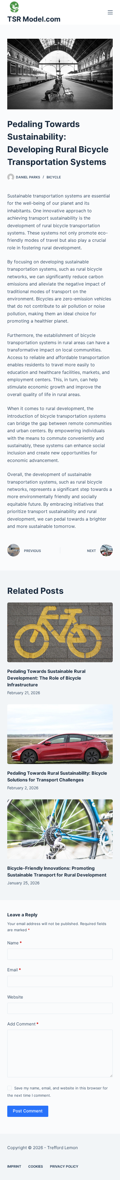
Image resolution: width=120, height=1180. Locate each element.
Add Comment (23, 1024)
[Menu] (110, 12)
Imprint (14, 1166)
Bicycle (54, 177)
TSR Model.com (34, 19)
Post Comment (28, 1111)
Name (14, 943)
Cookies (35, 1166)
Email (14, 969)
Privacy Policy (64, 1166)
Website (15, 997)
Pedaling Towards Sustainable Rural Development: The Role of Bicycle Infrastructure (46, 677)
